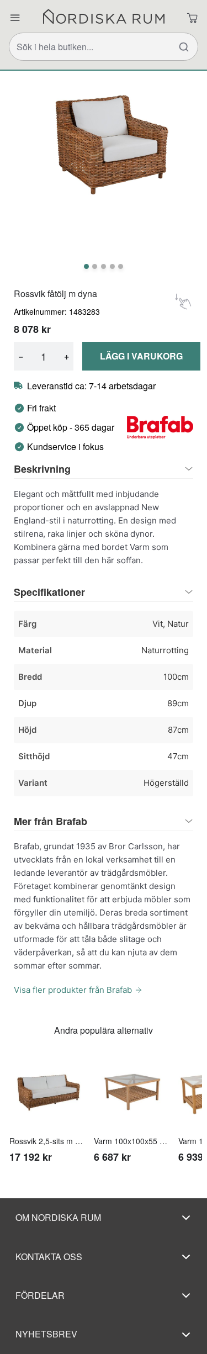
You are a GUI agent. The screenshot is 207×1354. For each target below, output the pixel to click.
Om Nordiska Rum (58, 1217)
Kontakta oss (48, 1256)
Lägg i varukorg (141, 356)
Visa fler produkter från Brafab (73, 990)
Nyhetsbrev (46, 1333)
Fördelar (40, 1295)
